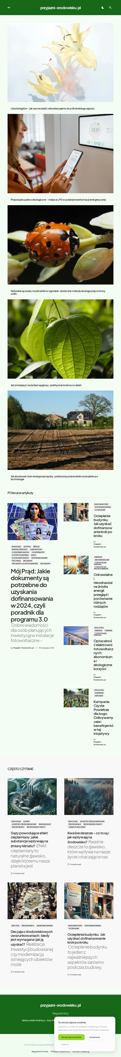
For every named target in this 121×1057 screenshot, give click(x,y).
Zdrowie (99, 696)
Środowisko (18, 827)
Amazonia (16, 547)
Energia (98, 557)
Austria (27, 547)
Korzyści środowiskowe (24, 824)
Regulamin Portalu (34, 1020)
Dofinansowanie (39, 558)
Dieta (33, 555)
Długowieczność (20, 558)
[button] (9, 7)
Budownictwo (101, 504)
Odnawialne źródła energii (101, 568)
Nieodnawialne (102, 560)
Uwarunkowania (45, 926)
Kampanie (99, 693)
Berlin (36, 547)
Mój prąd (16, 561)
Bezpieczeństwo (19, 549)
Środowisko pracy (36, 827)
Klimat (26, 821)
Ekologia (99, 628)
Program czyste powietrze (25, 564)
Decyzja (15, 926)
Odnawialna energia (100, 563)
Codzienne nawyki (20, 552)
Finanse (108, 630)
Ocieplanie (100, 510)
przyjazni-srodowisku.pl (60, 7)
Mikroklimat (45, 824)
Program (27, 561)
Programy (45, 564)
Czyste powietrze (20, 555)
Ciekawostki (36, 549)
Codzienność (38, 552)
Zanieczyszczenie (77, 827)
